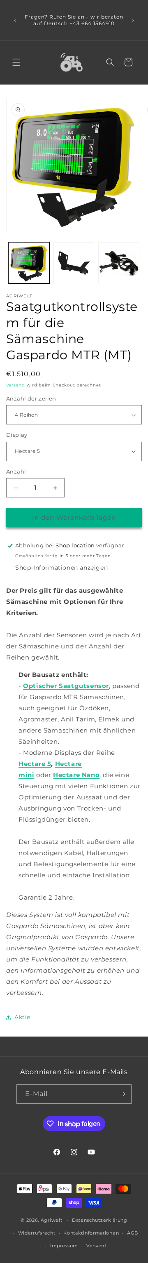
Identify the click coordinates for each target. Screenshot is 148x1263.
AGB (132, 1233)
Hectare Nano (76, 775)
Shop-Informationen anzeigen (61, 567)
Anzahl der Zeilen (31, 398)
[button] (16, 62)
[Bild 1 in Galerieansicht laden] (28, 262)
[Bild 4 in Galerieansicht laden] (74, 262)
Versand (15, 385)
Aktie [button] (22, 1017)
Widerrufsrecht (37, 1233)
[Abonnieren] (122, 1094)
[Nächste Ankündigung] (133, 20)
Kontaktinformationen (91, 1233)
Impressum (64, 1246)
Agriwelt (51, 1220)
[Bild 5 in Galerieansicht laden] (118, 262)
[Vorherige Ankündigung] (15, 20)
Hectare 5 (34, 764)
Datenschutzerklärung (99, 1220)
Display (17, 434)
